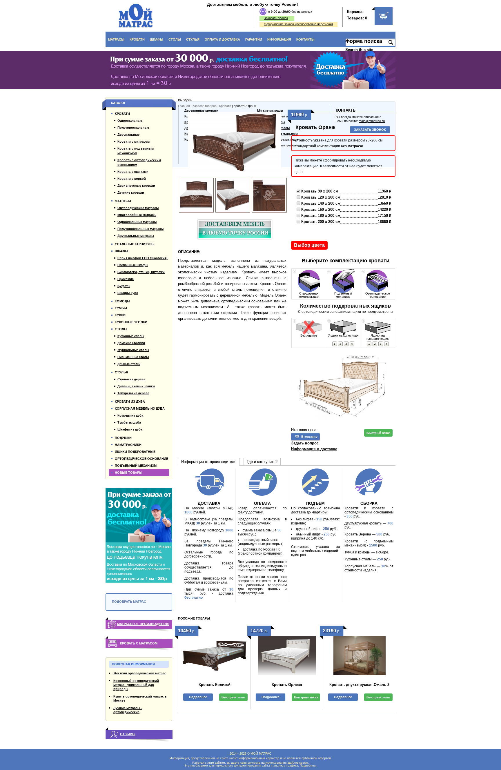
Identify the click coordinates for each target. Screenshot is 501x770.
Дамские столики (131, 343)
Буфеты (123, 286)
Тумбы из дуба (129, 422)
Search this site (359, 50)
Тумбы (121, 308)
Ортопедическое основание (377, 295)
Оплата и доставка (222, 39)
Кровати (137, 39)
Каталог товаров (205, 106)
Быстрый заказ (378, 433)
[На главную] (135, 15)
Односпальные (129, 120)
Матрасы (116, 39)
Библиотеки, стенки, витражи (141, 272)
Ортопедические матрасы (138, 208)
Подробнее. (308, 765)
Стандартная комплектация (309, 295)
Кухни (120, 315)
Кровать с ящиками (132, 171)
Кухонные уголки (131, 322)
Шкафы (156, 39)
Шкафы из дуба (129, 429)
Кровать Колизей (214, 684)
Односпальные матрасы (137, 222)
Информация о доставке (314, 449)
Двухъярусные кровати (136, 185)
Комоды (122, 301)
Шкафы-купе (127, 293)
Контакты (305, 39)
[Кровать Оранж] (234, 143)
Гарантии (253, 39)
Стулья (192, 39)
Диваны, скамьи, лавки (136, 386)
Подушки (123, 438)
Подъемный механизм (343, 295)
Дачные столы (128, 364)
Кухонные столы (130, 336)
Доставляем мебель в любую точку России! (252, 4)
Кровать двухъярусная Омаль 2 (359, 684)
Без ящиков (308, 335)
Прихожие (125, 279)
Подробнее (198, 697)
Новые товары (128, 472)
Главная (184, 106)
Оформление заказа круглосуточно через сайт (298, 24)
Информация (279, 39)
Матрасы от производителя (143, 624)
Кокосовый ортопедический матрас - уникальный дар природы (136, 685)
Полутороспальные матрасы (140, 228)
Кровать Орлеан (287, 684)
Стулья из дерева (131, 379)
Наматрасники (128, 444)
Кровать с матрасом (138, 643)
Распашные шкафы (132, 265)
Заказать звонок (276, 18)
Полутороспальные (133, 127)
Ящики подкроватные (135, 451)
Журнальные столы (133, 350)
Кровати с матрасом (133, 141)
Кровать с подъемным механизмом (135, 151)
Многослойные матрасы (136, 215)
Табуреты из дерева (133, 393)
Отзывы (127, 734)
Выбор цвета (309, 245)
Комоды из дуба (130, 415)
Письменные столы (133, 357)
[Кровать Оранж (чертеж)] (343, 387)
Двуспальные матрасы (135, 235)
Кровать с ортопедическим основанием (139, 162)
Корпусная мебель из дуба (140, 408)
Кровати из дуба (130, 401)
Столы (174, 39)
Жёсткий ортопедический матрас (139, 673)
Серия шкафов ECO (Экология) (142, 258)
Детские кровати (130, 192)
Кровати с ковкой (131, 178)
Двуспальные (128, 134)
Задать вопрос (305, 443)
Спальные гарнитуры (135, 244)
